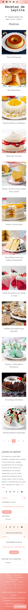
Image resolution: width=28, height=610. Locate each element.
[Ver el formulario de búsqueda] (25, 2)
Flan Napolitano (14, 90)
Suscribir (7, 511)
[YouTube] (13, 1)
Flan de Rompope (14, 57)
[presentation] (14, 42)
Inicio (9, 575)
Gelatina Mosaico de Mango (14, 123)
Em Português (14, 579)
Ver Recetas (17, 575)
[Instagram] (6, 1)
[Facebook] (3, 1)
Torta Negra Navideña (14, 400)
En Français (19, 577)
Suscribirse (20, 606)
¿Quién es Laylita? (11, 581)
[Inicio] (6, 17)
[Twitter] (17, 1)
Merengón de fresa (14, 156)
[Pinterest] (10, 1)
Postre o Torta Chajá (14, 224)
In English (8, 577)
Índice (21, 581)
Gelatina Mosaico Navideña (14, 433)
